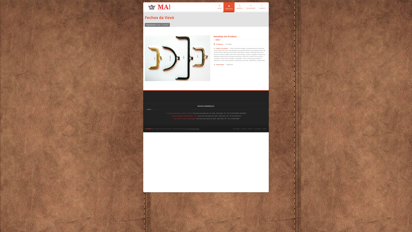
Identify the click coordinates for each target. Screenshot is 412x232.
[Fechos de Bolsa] (177, 81)
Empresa (250, 129)
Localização (257, 129)
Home (159, 25)
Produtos (165, 25)
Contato (264, 129)
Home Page (236, 129)
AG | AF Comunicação (192, 129)
